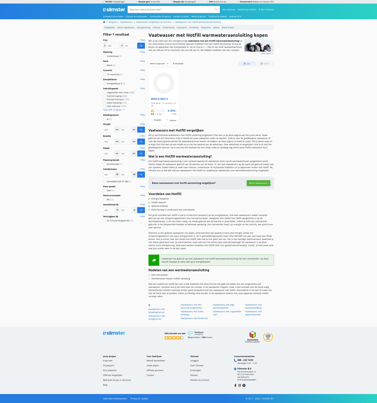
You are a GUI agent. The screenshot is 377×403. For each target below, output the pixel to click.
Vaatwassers (126, 22)
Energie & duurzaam (113, 16)
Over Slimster (197, 365)
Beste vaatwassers (258, 183)
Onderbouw (168, 27)
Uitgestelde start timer (120, 92)
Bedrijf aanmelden (247, 9)
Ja (109, 119)
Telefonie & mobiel (217, 16)
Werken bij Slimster (200, 380)
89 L (110, 199)
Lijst (248, 63)
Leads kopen (153, 365)
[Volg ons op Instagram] (239, 385)
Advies (216, 27)
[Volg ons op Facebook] (235, 385)
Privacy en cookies (139, 398)
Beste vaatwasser (126, 27)
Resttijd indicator (118, 99)
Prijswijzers (108, 365)
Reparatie (206, 27)
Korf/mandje (114, 164)
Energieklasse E (116, 83)
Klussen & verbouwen (136, 16)
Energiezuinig (144, 27)
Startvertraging (117, 96)
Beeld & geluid (198, 16)
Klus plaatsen (229, 9)
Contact (150, 375)
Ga (141, 45)
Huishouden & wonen (160, 16)
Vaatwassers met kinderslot (194, 318)
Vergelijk (157, 120)
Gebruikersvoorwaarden (115, 398)
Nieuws (194, 375)
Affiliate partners (155, 370)
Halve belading (117, 102)
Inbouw (156, 27)
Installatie (194, 27)
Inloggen (194, 360)
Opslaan (173, 120)
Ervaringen (195, 370)
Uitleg (142, 40)
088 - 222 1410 (245, 360)
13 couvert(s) (114, 74)
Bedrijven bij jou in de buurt (117, 380)
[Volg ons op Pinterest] (243, 385)
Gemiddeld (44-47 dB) (119, 181)
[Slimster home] (114, 9)
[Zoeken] (216, 9)
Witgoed (113, 22)
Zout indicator (116, 106)
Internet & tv (235, 16)
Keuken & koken (181, 16)
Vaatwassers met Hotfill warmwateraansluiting (198, 22)
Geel (110, 190)
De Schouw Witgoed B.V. (120, 220)
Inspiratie (108, 360)
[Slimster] (105, 22)
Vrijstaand (182, 27)
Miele (111, 65)
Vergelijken (109, 27)
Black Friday (228, 27)
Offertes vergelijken (113, 375)
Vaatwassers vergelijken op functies (153, 22)
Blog (105, 384)
